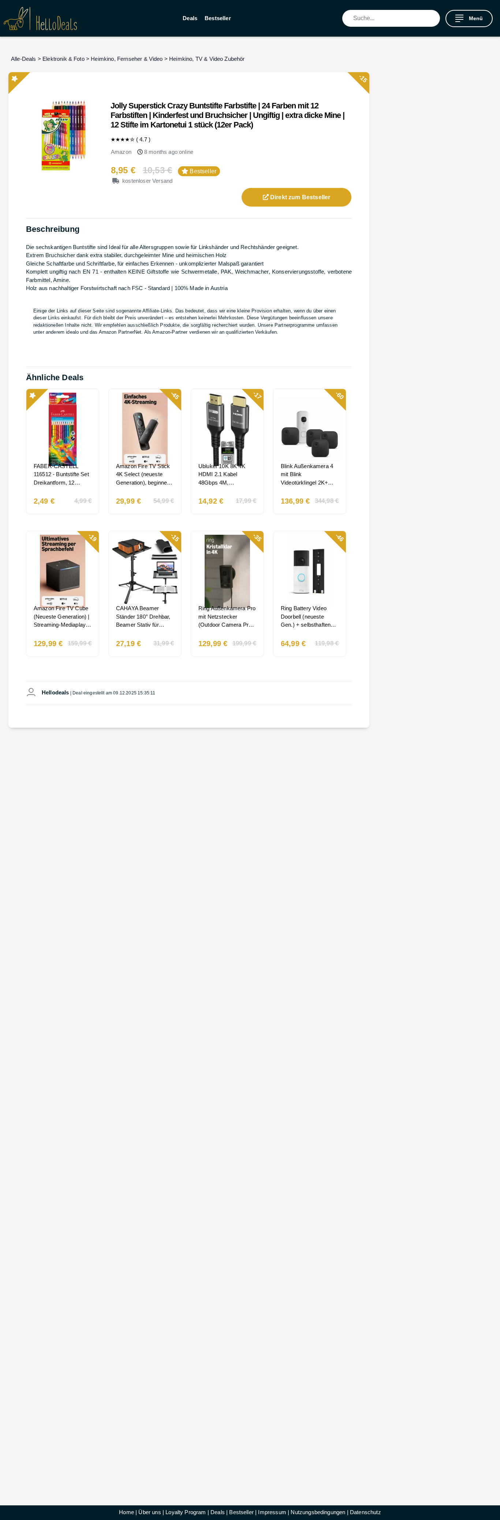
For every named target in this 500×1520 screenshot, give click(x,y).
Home (126, 1512)
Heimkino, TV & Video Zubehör (207, 59)
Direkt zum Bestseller (300, 197)
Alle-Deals (23, 59)
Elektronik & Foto (63, 59)
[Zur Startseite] (40, 18)
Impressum (272, 1512)
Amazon (121, 152)
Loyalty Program (185, 1512)
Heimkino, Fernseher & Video (127, 59)
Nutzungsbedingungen (318, 1512)
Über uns (149, 1512)
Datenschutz (365, 1512)
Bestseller (218, 18)
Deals (190, 18)
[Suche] (434, 18)
